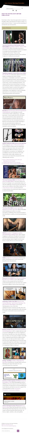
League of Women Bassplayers (17, 144)
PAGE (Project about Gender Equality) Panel (13, 163)
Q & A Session (11, 161)
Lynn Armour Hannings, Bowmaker (14, 3)
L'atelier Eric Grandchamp (12, 257)
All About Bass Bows (8, 162)
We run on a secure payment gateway (9, 425)
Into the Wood (6, 74)
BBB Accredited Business (7, 424)
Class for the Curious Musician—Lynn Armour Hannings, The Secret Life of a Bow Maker (14, 303)
